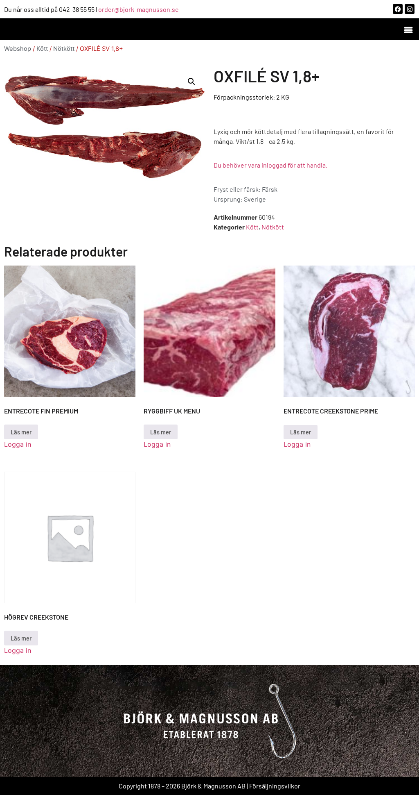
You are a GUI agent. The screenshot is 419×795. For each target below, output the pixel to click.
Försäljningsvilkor (274, 786)
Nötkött (63, 48)
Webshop (17, 48)
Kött (42, 48)
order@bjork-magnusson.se (138, 9)
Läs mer (21, 432)
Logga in (17, 444)
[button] (408, 29)
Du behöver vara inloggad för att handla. (270, 165)
